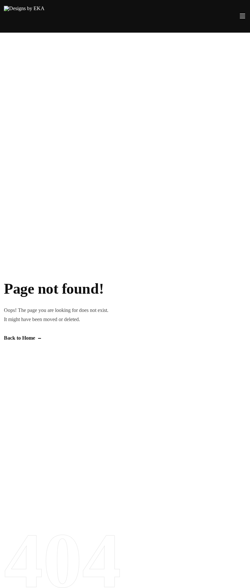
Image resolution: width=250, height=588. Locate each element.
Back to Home (19, 338)
